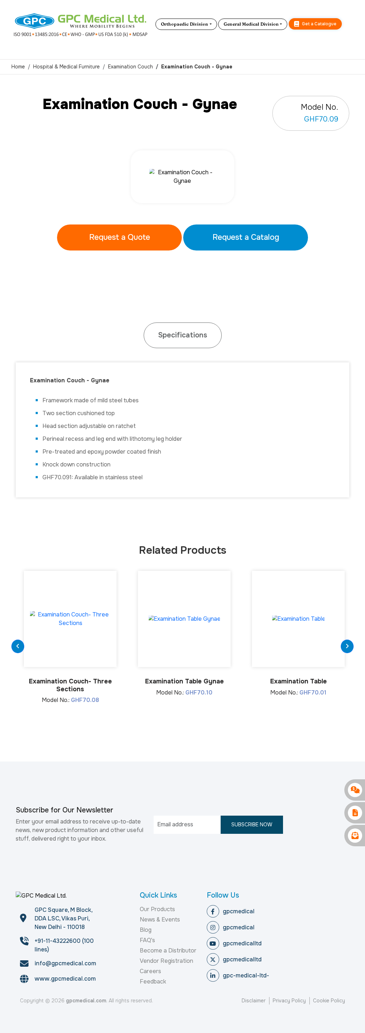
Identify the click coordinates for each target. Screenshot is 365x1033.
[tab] (183, 335)
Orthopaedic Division (184, 24)
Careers (150, 971)
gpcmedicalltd (242, 943)
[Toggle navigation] (348, 24)
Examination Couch (130, 66)
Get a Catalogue (318, 24)
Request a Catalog (245, 237)
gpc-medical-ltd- (246, 975)
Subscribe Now (251, 824)
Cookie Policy (329, 1000)
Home (18, 66)
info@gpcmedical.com (65, 963)
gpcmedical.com (86, 1000)
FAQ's (147, 940)
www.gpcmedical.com (65, 978)
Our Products (157, 909)
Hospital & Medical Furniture (66, 66)
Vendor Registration (166, 961)
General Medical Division (251, 24)
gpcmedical (239, 911)
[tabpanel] (182, 176)
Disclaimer (254, 1000)
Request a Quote (119, 237)
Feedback (153, 981)
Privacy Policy (289, 1000)
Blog (145, 930)
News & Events (160, 919)
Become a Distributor (168, 950)
